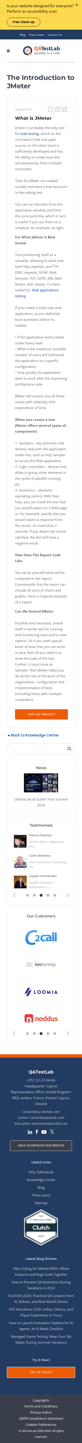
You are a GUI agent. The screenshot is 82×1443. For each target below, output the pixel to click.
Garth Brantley (40, 855)
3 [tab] (41, 895)
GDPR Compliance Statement (41, 1419)
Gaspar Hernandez (43, 876)
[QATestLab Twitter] (52, 1132)
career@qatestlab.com (47, 1117)
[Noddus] (41, 1019)
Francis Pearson (40, 835)
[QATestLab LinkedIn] (30, 1132)
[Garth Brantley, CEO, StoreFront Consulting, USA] (20, 861)
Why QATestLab (41, 1172)
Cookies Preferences (41, 1425)
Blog (23, 35)
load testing (29, 133)
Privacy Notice (41, 1412)
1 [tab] (27, 895)
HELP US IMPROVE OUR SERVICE (41, 1145)
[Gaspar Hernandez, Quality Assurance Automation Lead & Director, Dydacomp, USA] (20, 882)
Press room (36, 35)
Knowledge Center (41, 1179)
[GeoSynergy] (41, 964)
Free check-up (24, 22)
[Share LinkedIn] (57, 109)
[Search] (69, 748)
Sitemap (41, 1203)
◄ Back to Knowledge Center (33, 735)
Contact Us (55, 35)
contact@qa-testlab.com (41, 1112)
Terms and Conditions (41, 1406)
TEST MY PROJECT (42, 714)
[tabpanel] (41, 861)
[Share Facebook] (50, 109)
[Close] (76, 5)
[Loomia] (41, 991)
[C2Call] (41, 937)
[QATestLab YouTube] (43, 1132)
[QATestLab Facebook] (36, 1132)
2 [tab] (34, 895)
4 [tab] (48, 895)
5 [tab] (54, 895)
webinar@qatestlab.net (49, 1123)
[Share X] (64, 109)
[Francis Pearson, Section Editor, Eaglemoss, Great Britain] (20, 841)
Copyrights (41, 1400)
